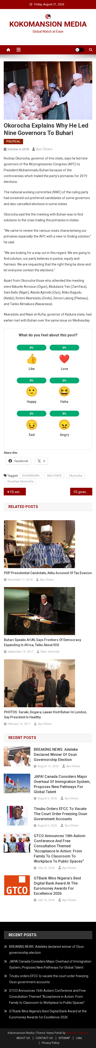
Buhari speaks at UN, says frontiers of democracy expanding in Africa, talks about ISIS (42, 642)
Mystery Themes (77, 1033)
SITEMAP (64, 1038)
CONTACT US (44, 1038)
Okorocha (75, 475)
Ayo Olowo (44, 149)
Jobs (79, 1038)
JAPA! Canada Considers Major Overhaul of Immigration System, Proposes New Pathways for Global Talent (62, 784)
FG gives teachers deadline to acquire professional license (83, 492)
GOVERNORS (31, 475)
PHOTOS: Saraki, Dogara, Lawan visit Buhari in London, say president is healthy (45, 714)
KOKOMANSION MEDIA (48, 24)
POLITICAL (13, 141)
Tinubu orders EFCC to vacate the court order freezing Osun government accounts (60, 814)
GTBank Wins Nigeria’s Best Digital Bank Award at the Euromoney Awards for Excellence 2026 (57, 886)
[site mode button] (79, 49)
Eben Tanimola (50, 651)
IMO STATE (54, 475)
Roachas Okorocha (20, 481)
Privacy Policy (50, 1043)
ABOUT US (23, 1038)
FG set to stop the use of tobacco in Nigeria (18, 492)
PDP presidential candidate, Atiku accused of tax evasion (48, 573)
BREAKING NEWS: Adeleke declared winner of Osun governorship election (56, 754)
